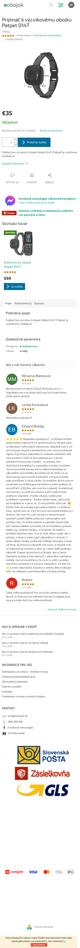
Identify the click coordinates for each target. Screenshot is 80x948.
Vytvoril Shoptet (43, 927)
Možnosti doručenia (51, 131)
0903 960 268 (15, 722)
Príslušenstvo (28, 346)
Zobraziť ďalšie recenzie (61, 610)
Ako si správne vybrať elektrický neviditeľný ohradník (33, 634)
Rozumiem (39, 945)
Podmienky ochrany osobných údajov (23, 697)
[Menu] (71, 5)
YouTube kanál (16, 733)
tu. (64, 941)
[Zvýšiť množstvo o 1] (16, 140)
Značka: (14, 39)
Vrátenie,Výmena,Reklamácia (18, 677)
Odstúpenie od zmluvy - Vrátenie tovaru (25, 672)
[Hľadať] (51, 5)
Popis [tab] (8, 303)
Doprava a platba (12, 687)
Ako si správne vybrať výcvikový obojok (25, 643)
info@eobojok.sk (18, 716)
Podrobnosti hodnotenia (47, 35)
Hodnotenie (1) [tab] (23, 303)
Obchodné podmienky (15, 682)
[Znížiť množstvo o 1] (16, 144)
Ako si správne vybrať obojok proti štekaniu (27, 652)
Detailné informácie (13, 164)
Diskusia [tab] (39, 303)
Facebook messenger (20, 728)
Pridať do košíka (36, 142)
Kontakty (7, 692)
